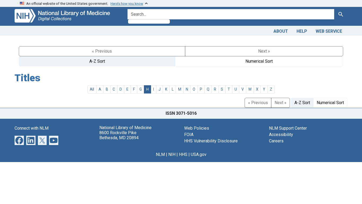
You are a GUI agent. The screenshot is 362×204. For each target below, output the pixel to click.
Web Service (329, 31)
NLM (160, 154)
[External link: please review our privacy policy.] (19, 139)
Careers (276, 140)
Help (302, 31)
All (92, 89)
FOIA (188, 134)
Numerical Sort (259, 61)
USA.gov (198, 154)
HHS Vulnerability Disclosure (211, 140)
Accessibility (281, 134)
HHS (183, 154)
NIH (171, 154)
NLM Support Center (288, 128)
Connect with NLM (31, 128)
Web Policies (196, 128)
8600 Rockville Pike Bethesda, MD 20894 (119, 135)
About (280, 31)
